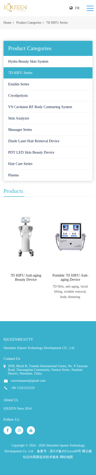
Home (7, 22)
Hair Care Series (20, 164)
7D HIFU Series (57, 22)
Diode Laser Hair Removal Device (33, 141)
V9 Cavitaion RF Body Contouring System (40, 107)
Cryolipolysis (18, 95)
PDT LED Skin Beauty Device (31, 152)
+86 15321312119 (22, 388)
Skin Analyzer (18, 118)
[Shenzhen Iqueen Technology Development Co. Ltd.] (15, 8)
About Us (10, 400)
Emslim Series (18, 84)
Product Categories (28, 22)
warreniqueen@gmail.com (28, 380)
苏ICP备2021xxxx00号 (65, 451)
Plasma (13, 175)
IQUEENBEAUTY (18, 339)
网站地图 (66, 457)
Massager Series (20, 130)
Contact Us (11, 359)
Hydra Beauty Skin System (28, 61)
